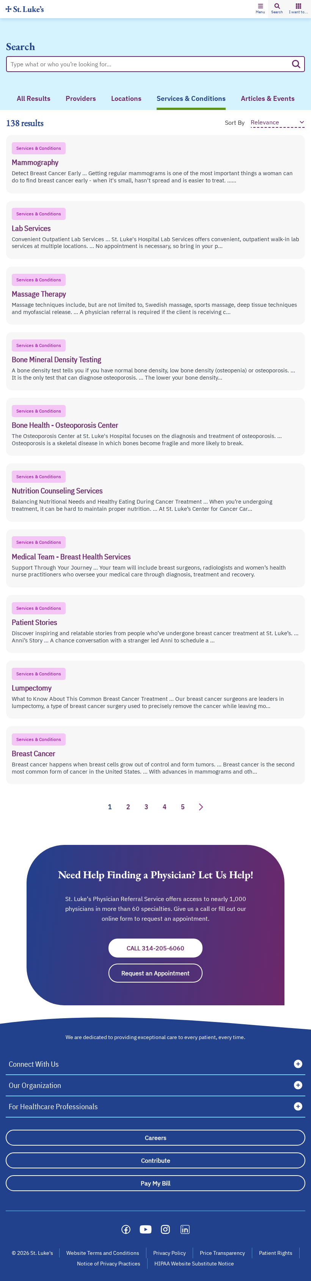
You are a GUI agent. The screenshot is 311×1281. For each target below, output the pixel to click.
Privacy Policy (169, 1253)
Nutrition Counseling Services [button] (57, 490)
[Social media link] (126, 1229)
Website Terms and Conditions (102, 1253)
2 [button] (128, 806)
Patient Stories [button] (34, 622)
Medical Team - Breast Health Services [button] (71, 556)
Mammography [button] (35, 162)
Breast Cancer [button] (33, 753)
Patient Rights (275, 1253)
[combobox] (149, 64)
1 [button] (110, 806)
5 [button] (183, 806)
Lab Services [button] (31, 228)
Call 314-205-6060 (165, 948)
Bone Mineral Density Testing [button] (56, 359)
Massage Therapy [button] (39, 294)
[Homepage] (25, 9)
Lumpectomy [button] (32, 688)
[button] (260, 9)
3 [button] (146, 806)
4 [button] (164, 806)
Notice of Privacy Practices (108, 1263)
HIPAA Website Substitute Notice (194, 1263)
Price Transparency (222, 1253)
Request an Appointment (162, 973)
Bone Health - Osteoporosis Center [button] (65, 425)
